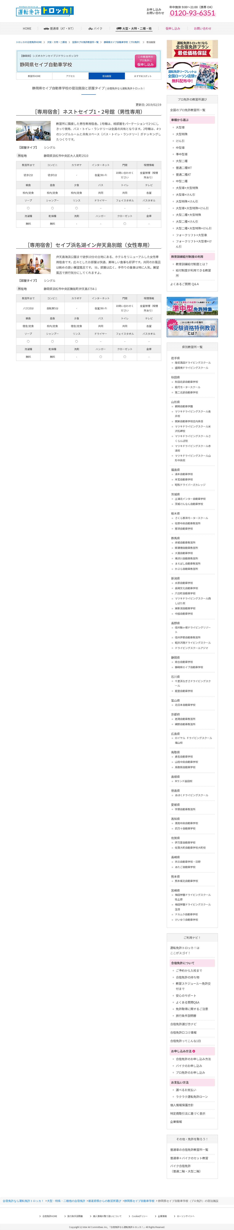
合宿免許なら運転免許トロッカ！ (23, 1201)
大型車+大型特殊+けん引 (192, 208)
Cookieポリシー (140, 1216)
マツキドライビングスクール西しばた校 (193, 601)
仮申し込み (173, 28)
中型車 (180, 147)
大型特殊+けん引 (187, 201)
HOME (27, 28)
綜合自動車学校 (184, 662)
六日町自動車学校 (185, 593)
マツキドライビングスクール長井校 (193, 414)
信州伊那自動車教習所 (188, 637)
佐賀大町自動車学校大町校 (190, 847)
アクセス (70, 76)
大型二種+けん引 (187, 221)
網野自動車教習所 (185, 724)
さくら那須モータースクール (191, 518)
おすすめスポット (143, 76)
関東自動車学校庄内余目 (189, 421)
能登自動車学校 (184, 691)
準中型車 (182, 154)
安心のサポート (186, 995)
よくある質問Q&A (187, 1002)
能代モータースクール (187, 387)
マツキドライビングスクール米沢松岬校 (193, 429)
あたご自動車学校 (185, 867)
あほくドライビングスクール (191, 795)
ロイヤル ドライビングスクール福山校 (193, 740)
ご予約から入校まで (189, 970)
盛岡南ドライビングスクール (191, 367)
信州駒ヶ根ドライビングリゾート (193, 630)
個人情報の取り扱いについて (107, 1216)
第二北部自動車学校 (186, 392)
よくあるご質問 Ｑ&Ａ (184, 284)
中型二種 (182, 181)
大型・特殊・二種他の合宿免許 (66, 1201)
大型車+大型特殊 (187, 188)
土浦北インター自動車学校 (190, 499)
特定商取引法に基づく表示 (187, 1113)
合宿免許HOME (49, 1216)
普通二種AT (183, 174)
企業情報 (176, 1121)
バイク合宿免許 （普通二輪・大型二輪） (186, 1168)
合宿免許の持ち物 (187, 977)
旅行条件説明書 (186, 1015)
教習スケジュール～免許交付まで (193, 986)
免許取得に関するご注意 (192, 1009)
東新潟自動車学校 (185, 608)
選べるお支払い (186, 1090)
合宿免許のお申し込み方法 (193, 1059)
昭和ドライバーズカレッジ (190, 484)
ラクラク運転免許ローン (192, 1096)
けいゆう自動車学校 (186, 919)
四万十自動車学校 (185, 828)
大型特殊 (182, 134)
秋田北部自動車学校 (186, 382)
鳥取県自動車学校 (185, 767)
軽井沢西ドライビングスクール (193, 642)
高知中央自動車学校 (186, 823)
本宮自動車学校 (184, 479)
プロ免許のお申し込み (190, 1072)
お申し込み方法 (181, 1051)
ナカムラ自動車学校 (186, 914)
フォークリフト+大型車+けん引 (194, 244)
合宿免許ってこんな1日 (185, 1041)
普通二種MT (184, 167)
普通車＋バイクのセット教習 (189, 1158)
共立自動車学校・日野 (188, 861)
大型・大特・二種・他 (137, 28)
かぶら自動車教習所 (186, 569)
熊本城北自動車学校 (186, 881)
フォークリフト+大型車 (191, 235)
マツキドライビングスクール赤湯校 (193, 448)
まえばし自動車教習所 (188, 563)
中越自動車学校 (184, 613)
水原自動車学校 (184, 583)
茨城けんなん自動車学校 (189, 504)
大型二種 (182, 161)
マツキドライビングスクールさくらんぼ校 (193, 438)
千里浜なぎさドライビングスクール (193, 683)
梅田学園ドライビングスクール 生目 (193, 907)
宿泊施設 (106, 76)
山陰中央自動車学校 (186, 762)
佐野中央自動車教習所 (188, 523)
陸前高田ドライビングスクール (193, 362)
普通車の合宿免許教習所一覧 (189, 1149)
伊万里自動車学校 (185, 842)
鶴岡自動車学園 (184, 406)
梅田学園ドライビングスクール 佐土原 (193, 897)
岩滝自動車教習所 (185, 719)
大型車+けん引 (185, 194)
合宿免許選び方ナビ (183, 1024)
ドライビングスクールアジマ (191, 648)
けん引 (180, 141)
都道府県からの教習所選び (104, 1201)
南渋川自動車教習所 (186, 558)
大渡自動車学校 (184, 553)
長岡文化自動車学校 (186, 588)
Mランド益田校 (183, 781)
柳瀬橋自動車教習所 (186, 548)
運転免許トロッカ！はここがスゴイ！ (184, 950)
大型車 (180, 127)
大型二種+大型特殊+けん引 (194, 228)
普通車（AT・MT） (62, 28)
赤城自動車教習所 (185, 542)
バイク (98, 28)
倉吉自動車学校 (184, 756)
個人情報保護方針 (182, 1105)
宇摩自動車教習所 (185, 809)
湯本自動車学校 (184, 474)
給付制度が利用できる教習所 (193, 273)
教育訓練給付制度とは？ (192, 264)
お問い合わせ (203, 28)
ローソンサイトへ (186, 1216)
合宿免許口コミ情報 (183, 1032)
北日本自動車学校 (185, 705)
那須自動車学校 (184, 528)
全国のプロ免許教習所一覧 (187, 110)
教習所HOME (34, 76)
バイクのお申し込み (189, 1065)
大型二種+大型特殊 (188, 214)
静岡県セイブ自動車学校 (189, 667)
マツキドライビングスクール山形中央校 (193, 458)
